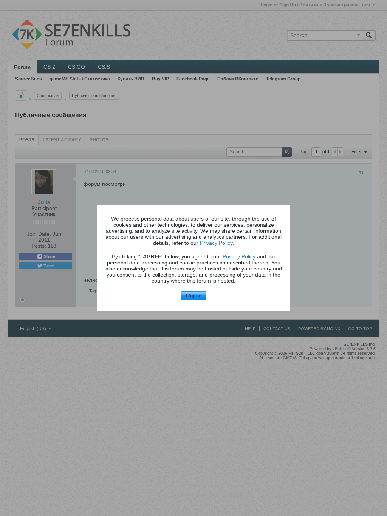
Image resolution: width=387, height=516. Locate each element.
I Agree (193, 295)
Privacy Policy (216, 243)
